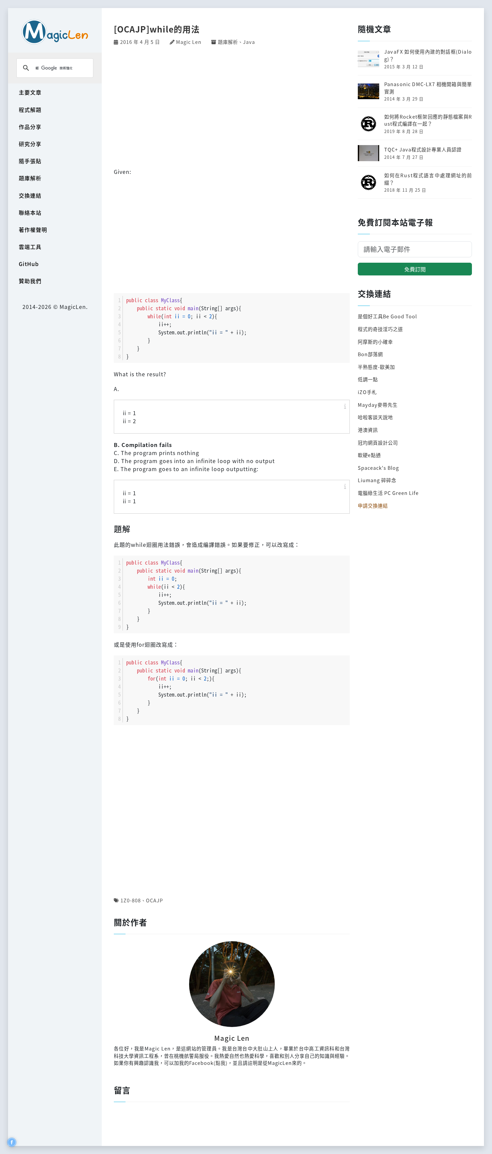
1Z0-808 (130, 900)
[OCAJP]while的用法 (157, 29)
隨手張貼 (30, 161)
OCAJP (154, 900)
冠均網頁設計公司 (378, 442)
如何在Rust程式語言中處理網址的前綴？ (428, 179)
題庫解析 (30, 178)
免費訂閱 (415, 269)
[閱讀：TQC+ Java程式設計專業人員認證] (368, 152)
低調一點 (368, 379)
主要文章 (30, 92)
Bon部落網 (370, 354)
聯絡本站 (30, 212)
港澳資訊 (368, 429)
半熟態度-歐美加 (376, 366)
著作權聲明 (33, 230)
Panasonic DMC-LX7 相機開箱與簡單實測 (428, 87)
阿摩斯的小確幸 (375, 341)
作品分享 (30, 127)
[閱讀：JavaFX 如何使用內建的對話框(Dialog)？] (368, 58)
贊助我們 (30, 281)
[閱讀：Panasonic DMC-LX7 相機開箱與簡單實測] (368, 90)
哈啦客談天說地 (375, 417)
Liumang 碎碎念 (377, 480)
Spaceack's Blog (378, 467)
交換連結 (30, 195)
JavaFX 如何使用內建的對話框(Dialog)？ (428, 55)
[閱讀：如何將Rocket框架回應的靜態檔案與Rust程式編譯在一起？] (368, 122)
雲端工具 (30, 247)
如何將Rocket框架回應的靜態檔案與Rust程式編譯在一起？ (428, 120)
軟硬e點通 (369, 454)
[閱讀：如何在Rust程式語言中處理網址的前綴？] (368, 181)
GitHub (29, 264)
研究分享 (30, 144)
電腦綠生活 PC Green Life (388, 492)
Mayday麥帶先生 (378, 404)
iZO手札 (367, 391)
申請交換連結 (373, 505)
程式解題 (30, 110)
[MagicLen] (54, 32)
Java (249, 41)
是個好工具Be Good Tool (387, 316)
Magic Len (188, 41)
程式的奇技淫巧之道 (380, 328)
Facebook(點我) (208, 1062)
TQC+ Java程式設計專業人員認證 (423, 149)
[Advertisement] (232, 105)
